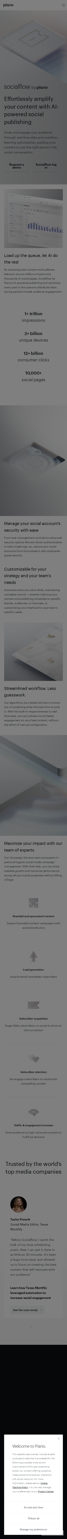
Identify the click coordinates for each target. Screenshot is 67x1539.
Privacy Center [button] (46, 1491)
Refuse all (33, 1518)
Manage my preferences (33, 1529)
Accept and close (33, 1507)
